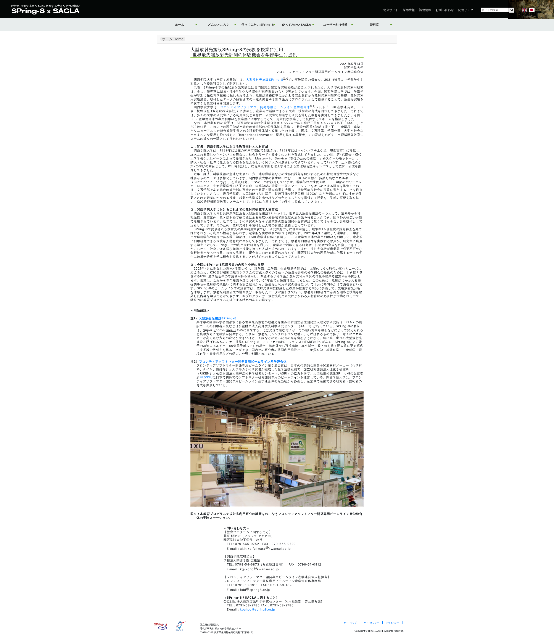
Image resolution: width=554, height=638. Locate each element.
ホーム (179, 24)
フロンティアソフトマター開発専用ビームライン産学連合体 (265, 107)
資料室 (374, 24)
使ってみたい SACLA (296, 24)
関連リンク (465, 10)
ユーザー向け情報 (335, 24)
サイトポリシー (371, 622)
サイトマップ (350, 622)
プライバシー (392, 622)
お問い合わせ (445, 10)
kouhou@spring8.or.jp (257, 609)
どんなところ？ (218, 24)
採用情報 (409, 10)
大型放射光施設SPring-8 (264, 79)
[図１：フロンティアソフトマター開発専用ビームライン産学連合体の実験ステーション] (277, 506)
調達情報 (425, 10)
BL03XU (206, 377)
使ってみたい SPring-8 (258, 24)
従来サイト (390, 10)
